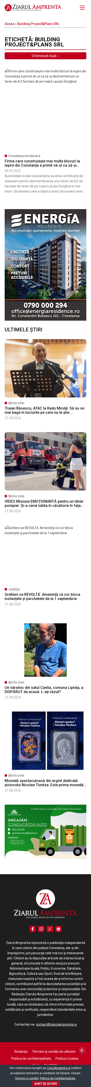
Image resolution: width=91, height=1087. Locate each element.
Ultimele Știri (23, 330)
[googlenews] (58, 929)
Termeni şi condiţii (26, 1078)
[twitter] (50, 929)
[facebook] (32, 929)
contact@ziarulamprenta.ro (56, 1024)
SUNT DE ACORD (45, 1083)
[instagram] (41, 929)
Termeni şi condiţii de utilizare (54, 1051)
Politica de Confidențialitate (57, 1078)
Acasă (9, 24)
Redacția (21, 1051)
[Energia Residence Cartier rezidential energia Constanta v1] (45, 319)
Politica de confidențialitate (31, 1058)
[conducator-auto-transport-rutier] (45, 857)
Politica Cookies (67, 1058)
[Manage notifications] (82, 1050)
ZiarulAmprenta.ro (58, 1068)
